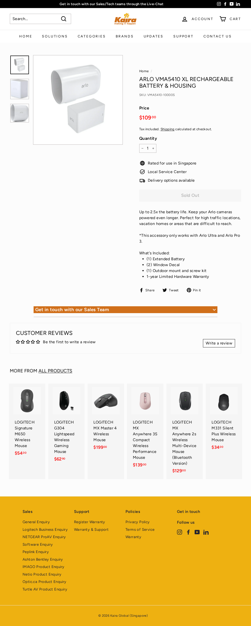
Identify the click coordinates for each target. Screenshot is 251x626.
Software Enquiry (38, 544)
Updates (154, 36)
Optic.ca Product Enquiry (44, 581)
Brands (125, 36)
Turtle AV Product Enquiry (45, 589)
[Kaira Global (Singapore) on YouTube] (197, 532)
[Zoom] (78, 99)
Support (183, 36)
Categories (92, 36)
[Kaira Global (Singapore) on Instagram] (179, 532)
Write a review (219, 343)
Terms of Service (140, 529)
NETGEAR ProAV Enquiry (44, 537)
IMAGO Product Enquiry (43, 567)
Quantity (148, 138)
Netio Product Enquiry (42, 574)
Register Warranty (89, 522)
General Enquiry (36, 522)
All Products (55, 371)
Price (144, 108)
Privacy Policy (138, 522)
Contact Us (217, 36)
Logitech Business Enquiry (45, 529)
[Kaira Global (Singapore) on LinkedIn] (206, 532)
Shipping (168, 129)
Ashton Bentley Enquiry (43, 559)
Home (25, 36)
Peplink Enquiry (36, 552)
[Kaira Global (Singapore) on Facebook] (188, 532)
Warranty (133, 537)
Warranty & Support (91, 529)
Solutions (55, 36)
